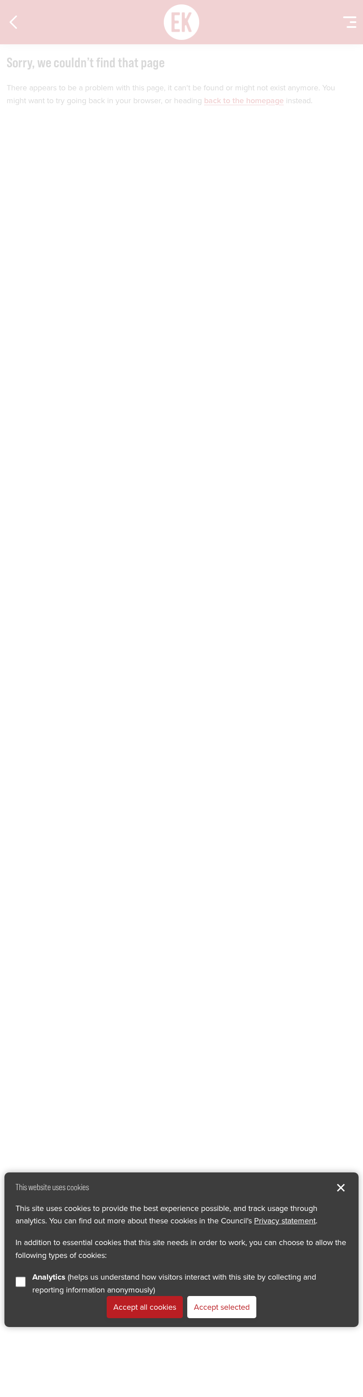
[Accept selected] (341, 1188)
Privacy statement (285, 1220)
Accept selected (222, 1307)
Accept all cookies (144, 1307)
